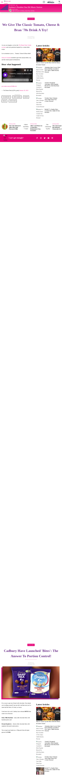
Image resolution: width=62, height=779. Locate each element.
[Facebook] (37, 138)
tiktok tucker (13, 100)
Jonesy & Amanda (6, 57)
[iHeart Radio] (52, 138)
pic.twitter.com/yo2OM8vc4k (9, 86)
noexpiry (26, 97)
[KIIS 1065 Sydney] (9, 2)
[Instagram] (41, 138)
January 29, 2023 (24, 90)
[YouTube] (48, 138)
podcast (4, 100)
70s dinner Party (6, 97)
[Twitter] (45, 138)
